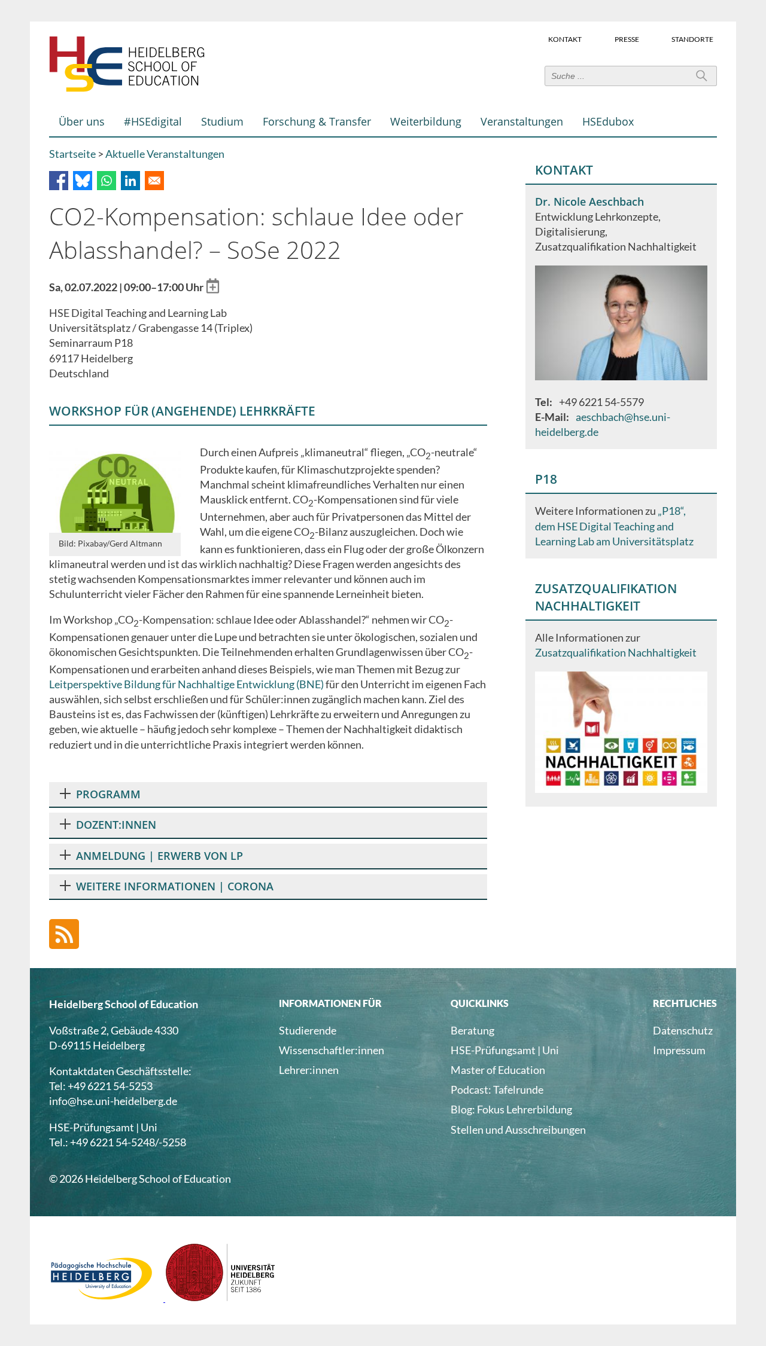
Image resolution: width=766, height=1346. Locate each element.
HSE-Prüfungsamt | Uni (505, 1050)
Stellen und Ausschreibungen (518, 1129)
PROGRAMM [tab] (108, 794)
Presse (627, 38)
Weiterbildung (425, 121)
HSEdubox (608, 121)
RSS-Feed (64, 934)
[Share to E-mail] (154, 180)
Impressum (679, 1050)
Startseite (72, 153)
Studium (222, 121)
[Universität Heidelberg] (220, 1297)
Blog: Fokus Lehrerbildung (511, 1109)
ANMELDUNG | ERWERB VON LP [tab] (159, 856)
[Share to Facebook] (58, 180)
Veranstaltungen (522, 121)
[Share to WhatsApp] (106, 180)
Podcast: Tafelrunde (497, 1089)
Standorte (692, 38)
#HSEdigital (153, 121)
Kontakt (565, 38)
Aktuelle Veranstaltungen (164, 153)
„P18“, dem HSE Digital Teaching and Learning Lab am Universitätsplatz (614, 525)
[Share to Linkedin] (130, 180)
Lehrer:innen (309, 1069)
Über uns (82, 121)
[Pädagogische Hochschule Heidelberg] (107, 1297)
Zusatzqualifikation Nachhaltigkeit (616, 652)
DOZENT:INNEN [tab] (116, 824)
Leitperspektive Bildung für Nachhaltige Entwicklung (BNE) (186, 684)
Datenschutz (683, 1030)
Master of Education (498, 1069)
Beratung (472, 1030)
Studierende (307, 1030)
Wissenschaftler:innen (331, 1050)
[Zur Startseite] (127, 89)
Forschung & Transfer (317, 121)
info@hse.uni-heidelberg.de (113, 1100)
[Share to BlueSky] (82, 180)
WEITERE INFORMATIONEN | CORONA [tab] (174, 886)
